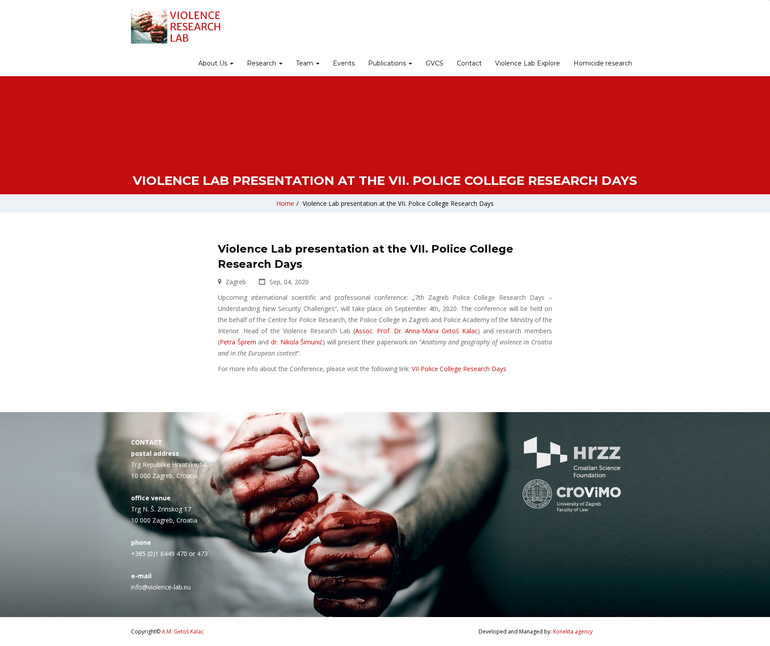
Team (305, 63)
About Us (213, 63)
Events (344, 63)
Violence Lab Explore (527, 63)
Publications (388, 63)
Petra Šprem (238, 342)
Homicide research (602, 63)
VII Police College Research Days (459, 368)
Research (262, 63)
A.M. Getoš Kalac (183, 631)
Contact (469, 63)
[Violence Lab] (175, 26)
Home (285, 203)
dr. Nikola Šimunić (297, 342)
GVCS (434, 63)
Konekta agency (573, 631)
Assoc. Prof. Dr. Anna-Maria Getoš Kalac (416, 331)
